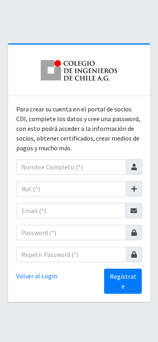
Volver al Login (36, 276)
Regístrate (123, 281)
